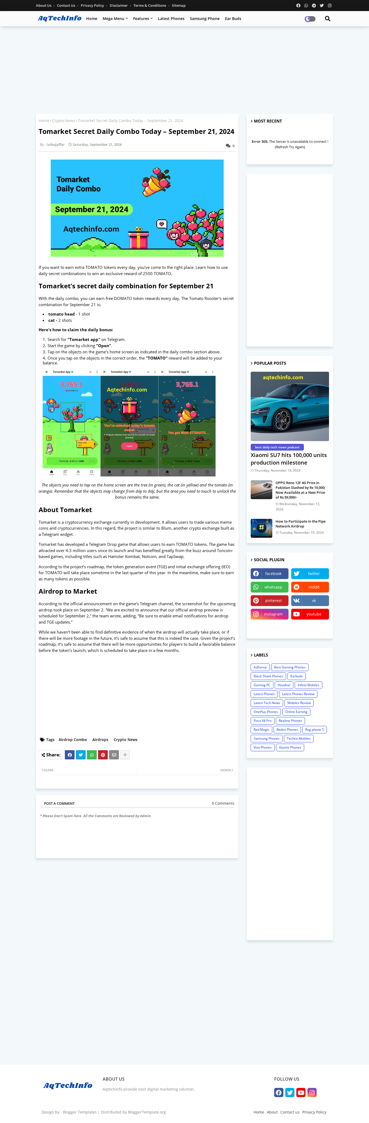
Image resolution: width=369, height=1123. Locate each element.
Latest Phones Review (298, 694)
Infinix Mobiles (308, 685)
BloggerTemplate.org (147, 1112)
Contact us (66, 5)
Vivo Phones (263, 747)
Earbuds (296, 676)
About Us (44, 5)
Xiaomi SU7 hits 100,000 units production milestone (289, 458)
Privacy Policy (93, 5)
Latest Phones (171, 18)
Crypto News (63, 120)
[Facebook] (70, 754)
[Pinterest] (103, 754)
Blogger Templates (80, 1112)
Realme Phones (290, 720)
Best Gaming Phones (290, 667)
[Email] (114, 754)
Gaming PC (262, 685)
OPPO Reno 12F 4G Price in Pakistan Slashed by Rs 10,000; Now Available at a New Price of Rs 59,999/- (301, 490)
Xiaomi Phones (290, 747)
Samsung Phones (267, 738)
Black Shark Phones (268, 676)
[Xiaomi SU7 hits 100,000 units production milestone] (290, 406)
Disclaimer (119, 5)
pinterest (273, 600)
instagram (273, 614)
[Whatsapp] (92, 754)
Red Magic (261, 729)
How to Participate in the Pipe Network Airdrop (301, 524)
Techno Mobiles (299, 738)
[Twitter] (81, 754)
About (272, 1112)
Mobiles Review (299, 703)
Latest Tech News (267, 703)
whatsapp (273, 587)
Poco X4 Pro (262, 720)
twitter (314, 573)
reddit (314, 587)
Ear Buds (233, 18)
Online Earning (296, 711)
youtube (314, 614)
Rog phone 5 (314, 729)
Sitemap (179, 5)
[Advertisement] (184, 69)
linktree (270, 627)
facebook (273, 573)
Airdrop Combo (73, 739)
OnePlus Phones (266, 711)
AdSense (260, 667)
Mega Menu (113, 18)
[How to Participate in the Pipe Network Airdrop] (261, 528)
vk (314, 600)
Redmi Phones (287, 729)
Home (91, 18)
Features (141, 18)
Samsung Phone (205, 18)
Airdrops (100, 739)
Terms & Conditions (150, 5)
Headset (284, 685)
